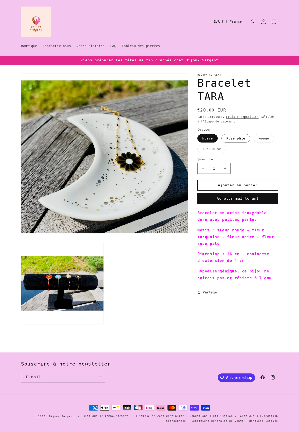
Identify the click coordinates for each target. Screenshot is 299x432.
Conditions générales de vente (218, 421)
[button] (253, 22)
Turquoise (214, 150)
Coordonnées (176, 421)
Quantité (205, 159)
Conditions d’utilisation (211, 416)
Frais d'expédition (242, 116)
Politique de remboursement (105, 416)
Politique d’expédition (258, 416)
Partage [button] (210, 292)
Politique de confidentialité (159, 416)
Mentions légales (263, 421)
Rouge (266, 139)
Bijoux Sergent (61, 416)
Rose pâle (235, 138)
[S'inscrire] (100, 377)
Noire (207, 138)
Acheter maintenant (238, 198)
